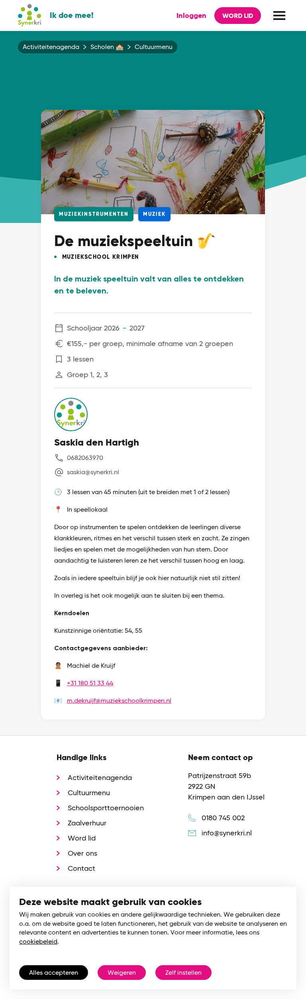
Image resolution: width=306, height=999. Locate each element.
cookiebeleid (38, 941)
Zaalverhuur (87, 823)
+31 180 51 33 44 (90, 683)
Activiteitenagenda (51, 47)
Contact (81, 868)
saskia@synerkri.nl (93, 472)
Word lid (237, 16)
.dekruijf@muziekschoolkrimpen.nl (122, 700)
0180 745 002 (223, 817)
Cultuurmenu (154, 47)
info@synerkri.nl (227, 833)
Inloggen (191, 15)
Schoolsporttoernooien (106, 808)
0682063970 (85, 457)
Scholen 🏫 (107, 47)
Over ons (82, 853)
